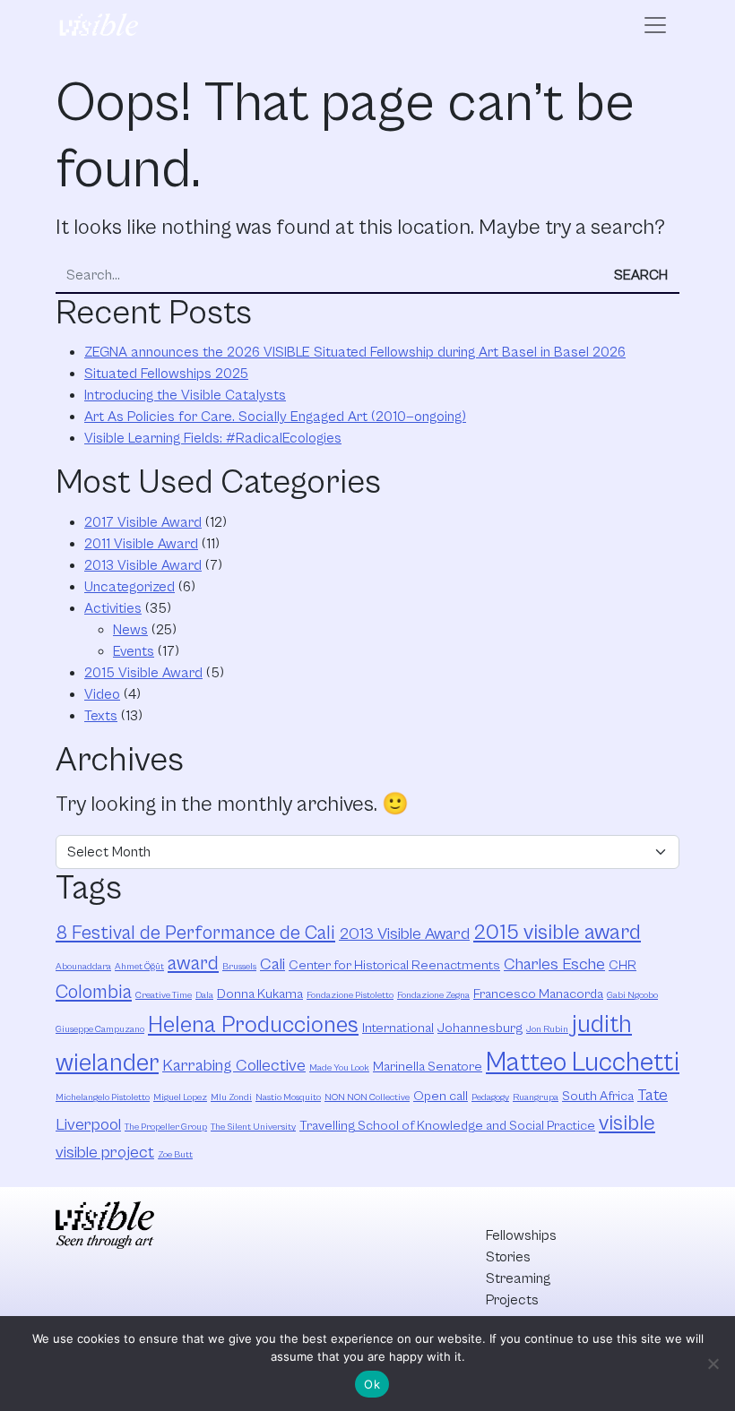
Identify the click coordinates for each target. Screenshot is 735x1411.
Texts (100, 716)
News (130, 630)
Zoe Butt (175, 1154)
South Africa (598, 1096)
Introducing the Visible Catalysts (185, 395)
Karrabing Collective (234, 1065)
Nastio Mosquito (288, 1097)
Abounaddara (83, 966)
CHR (622, 965)
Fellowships (521, 1235)
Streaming (518, 1278)
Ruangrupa (535, 1097)
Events (133, 651)
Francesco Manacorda (538, 994)
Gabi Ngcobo (632, 995)
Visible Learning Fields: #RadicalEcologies (213, 438)
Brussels (239, 966)
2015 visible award (557, 932)
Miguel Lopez (180, 1097)
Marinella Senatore (427, 1066)
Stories (508, 1257)
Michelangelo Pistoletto (103, 1097)
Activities (113, 608)
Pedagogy (490, 1097)
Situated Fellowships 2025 (166, 374)
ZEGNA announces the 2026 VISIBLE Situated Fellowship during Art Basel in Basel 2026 (355, 352)
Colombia (94, 992)
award (193, 963)
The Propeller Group (166, 1127)
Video (102, 694)
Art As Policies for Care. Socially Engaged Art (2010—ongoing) (275, 417)
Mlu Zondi (231, 1097)
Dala (204, 995)
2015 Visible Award (143, 673)
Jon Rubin (547, 1029)
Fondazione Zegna (433, 995)
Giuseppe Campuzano (100, 1029)
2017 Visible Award (143, 522)
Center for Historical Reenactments (394, 965)
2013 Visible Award (143, 565)
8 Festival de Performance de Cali (195, 933)
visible (627, 1123)
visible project (105, 1152)
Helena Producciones (253, 1025)
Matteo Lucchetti (582, 1062)
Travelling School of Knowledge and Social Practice (447, 1125)
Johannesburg (480, 1028)
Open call (440, 1096)
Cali (272, 964)
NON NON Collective (367, 1097)
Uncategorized (129, 587)
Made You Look (339, 1068)
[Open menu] (655, 25)
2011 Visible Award (141, 544)
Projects (512, 1300)
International (398, 1028)
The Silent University (253, 1127)
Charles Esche (554, 964)
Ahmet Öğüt (139, 966)
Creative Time (163, 995)
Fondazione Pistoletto (350, 995)
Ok (372, 1384)
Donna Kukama (260, 994)
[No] (713, 1363)
